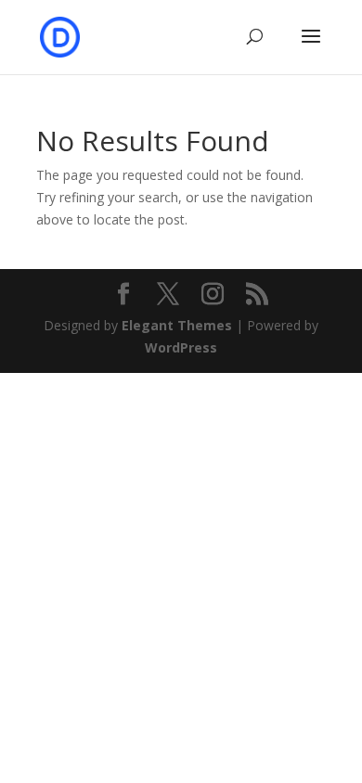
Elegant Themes (177, 325)
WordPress (181, 347)
